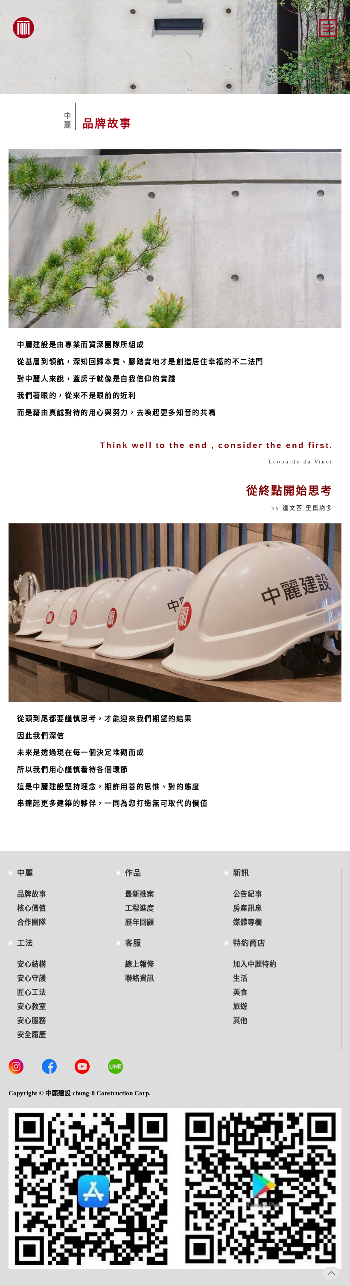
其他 (240, 1021)
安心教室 (31, 1007)
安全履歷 (31, 1035)
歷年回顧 (139, 922)
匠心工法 (31, 992)
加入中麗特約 (255, 964)
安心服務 (31, 1021)
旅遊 (240, 1007)
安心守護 (31, 978)
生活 (240, 978)
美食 (240, 992)
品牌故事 (31, 894)
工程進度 (139, 908)
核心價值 (31, 908)
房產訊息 (247, 908)
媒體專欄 (247, 922)
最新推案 (139, 894)
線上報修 (139, 964)
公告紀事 (247, 894)
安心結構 (31, 964)
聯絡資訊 (139, 978)
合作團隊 (31, 922)
